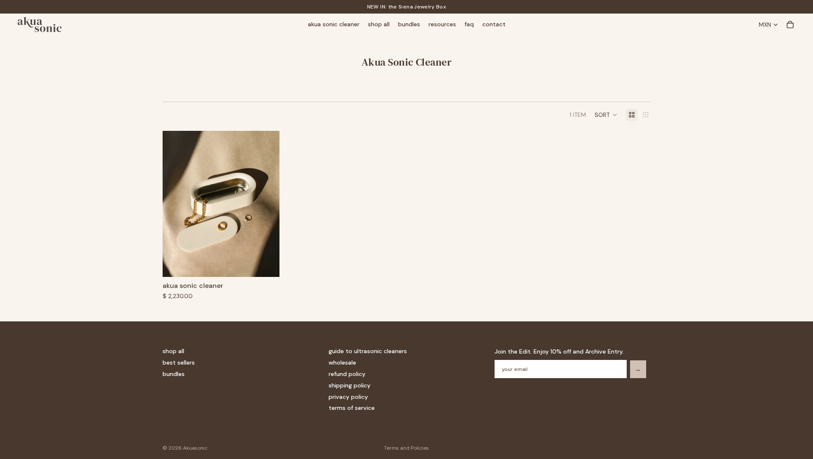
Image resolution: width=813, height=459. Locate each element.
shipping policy (350, 385)
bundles (174, 374)
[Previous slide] (175, 204)
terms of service (352, 408)
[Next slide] (266, 204)
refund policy (347, 374)
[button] (606, 114)
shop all (173, 351)
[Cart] (790, 24)
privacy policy (348, 396)
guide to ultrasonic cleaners (368, 351)
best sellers (179, 362)
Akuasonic (195, 448)
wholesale (342, 362)
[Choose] (266, 264)
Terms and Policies (406, 448)
